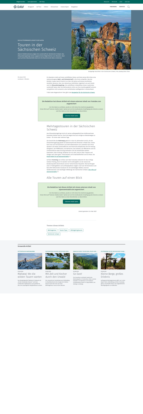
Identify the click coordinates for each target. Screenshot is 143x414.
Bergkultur (74, 7)
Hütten (46, 7)
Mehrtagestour (52, 230)
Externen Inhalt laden (71, 116)
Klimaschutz (54, 7)
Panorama (113, 6)
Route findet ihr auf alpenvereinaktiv (58, 156)
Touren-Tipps (63, 230)
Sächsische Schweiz (54, 234)
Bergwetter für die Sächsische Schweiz (83, 92)
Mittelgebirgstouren (76, 230)
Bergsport (31, 7)
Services (122, 6)
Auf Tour (38, 7)
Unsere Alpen (65, 7)
